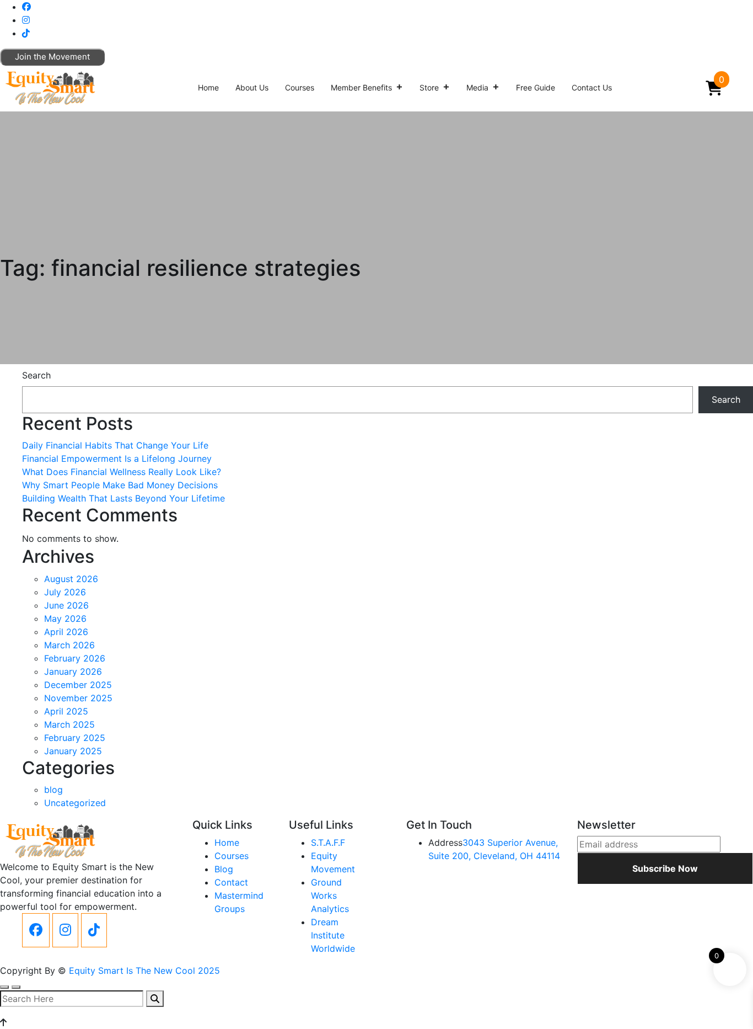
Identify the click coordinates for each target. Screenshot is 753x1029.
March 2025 (69, 724)
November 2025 (78, 697)
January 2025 (73, 750)
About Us (251, 87)
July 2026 (65, 592)
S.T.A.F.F (328, 842)
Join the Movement (52, 56)
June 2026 (66, 605)
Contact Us (592, 87)
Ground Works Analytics (330, 895)
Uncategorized (75, 802)
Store (429, 87)
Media (477, 87)
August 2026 (71, 578)
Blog (223, 869)
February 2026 (74, 658)
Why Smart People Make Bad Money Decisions (120, 484)
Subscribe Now (665, 868)
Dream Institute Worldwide (333, 935)
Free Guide (535, 87)
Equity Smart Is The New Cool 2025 (144, 970)
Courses (299, 87)
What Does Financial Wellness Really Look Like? (121, 471)
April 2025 (66, 711)
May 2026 (65, 618)
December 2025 (78, 684)
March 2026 (69, 645)
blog (53, 789)
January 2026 (73, 671)
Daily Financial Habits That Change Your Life (115, 445)
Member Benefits (361, 87)
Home (208, 87)
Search (36, 375)
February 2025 (74, 737)
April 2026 (66, 631)
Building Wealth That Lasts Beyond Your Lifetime (123, 498)
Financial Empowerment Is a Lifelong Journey (117, 458)
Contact (231, 882)
